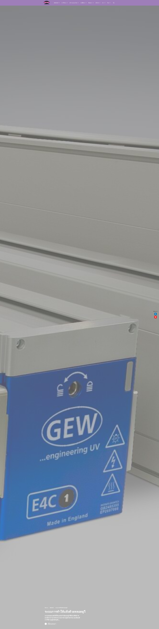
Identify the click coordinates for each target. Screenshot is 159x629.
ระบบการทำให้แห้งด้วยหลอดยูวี (61, 607)
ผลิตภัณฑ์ (56, 2)
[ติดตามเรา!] (155, 314)
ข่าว (103, 2)
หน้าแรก (46, 607)
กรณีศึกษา (82, 2)
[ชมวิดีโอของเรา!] (155, 317)
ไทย (108, 2)
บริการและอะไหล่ (73, 2)
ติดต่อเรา (90, 2)
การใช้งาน (63, 2)
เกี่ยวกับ (97, 2)
